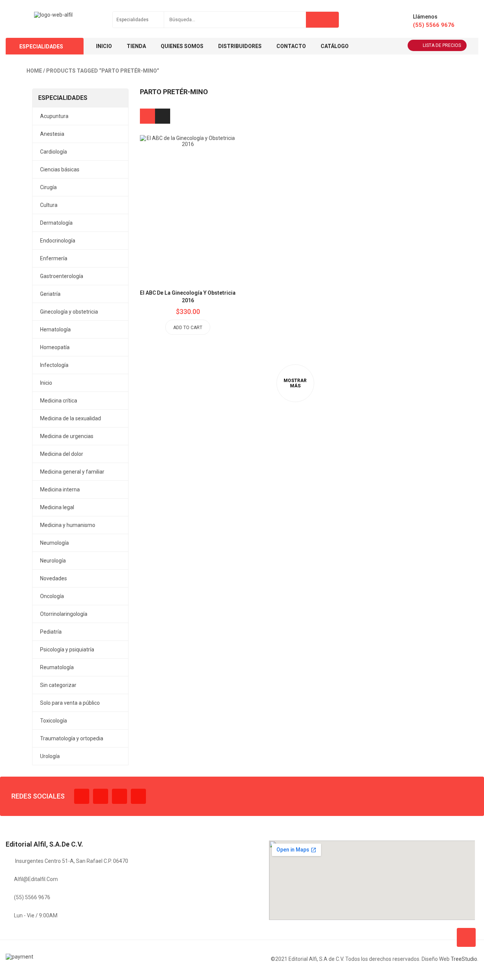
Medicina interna (60, 489)
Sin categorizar (58, 685)
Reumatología (57, 667)
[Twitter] (100, 796)
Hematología (55, 329)
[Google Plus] (138, 796)
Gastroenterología (61, 276)
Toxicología (53, 721)
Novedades (53, 578)
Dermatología (56, 223)
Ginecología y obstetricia (69, 312)
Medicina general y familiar (72, 472)
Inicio (46, 383)
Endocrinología (57, 241)
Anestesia (52, 134)
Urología (50, 756)
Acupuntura (54, 116)
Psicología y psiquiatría (67, 649)
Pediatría (51, 632)
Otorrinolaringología (63, 614)
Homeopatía (55, 347)
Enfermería (53, 258)
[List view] (162, 116)
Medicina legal (57, 507)
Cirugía (48, 187)
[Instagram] (119, 796)
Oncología (52, 596)
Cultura (48, 205)
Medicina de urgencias (66, 436)
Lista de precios (442, 45)
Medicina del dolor (61, 454)
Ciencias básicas (59, 169)
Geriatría (50, 294)
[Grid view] (147, 116)
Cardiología (53, 152)
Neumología (54, 543)
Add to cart (187, 327)
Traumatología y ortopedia (71, 738)
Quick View (205, 189)
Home (34, 71)
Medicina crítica (58, 401)
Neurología (53, 561)
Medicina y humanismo (67, 525)
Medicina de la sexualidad (70, 418)
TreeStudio (464, 959)
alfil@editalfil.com (36, 879)
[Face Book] (81, 796)
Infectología (54, 365)
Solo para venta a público (70, 703)
